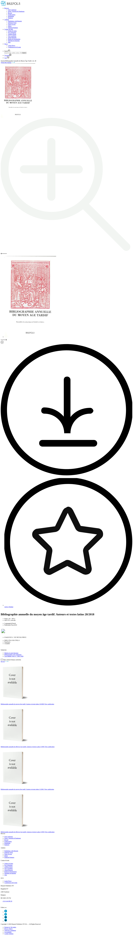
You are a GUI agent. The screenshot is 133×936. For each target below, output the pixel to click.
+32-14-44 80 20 (7, 901)
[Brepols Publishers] (10, 5)
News (6, 44)
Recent (10, 13)
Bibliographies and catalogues (12, 654)
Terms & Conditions (10, 930)
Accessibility (8, 932)
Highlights (11, 16)
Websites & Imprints (14, 40)
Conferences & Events (14, 47)
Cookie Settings (8, 933)
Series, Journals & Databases (16, 11)
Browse (6, 8)
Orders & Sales (12, 31)
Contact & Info (8, 29)
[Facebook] (5, 912)
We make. (10, 927)
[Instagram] (5, 918)
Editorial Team (12, 23)
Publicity (10, 18)
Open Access (11, 24)
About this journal (6, 62)
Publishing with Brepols (15, 21)
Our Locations (12, 36)
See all (3, 661)
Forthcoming (11, 14)
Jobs (9, 42)
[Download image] (66, 475)
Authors (6, 19)
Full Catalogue (12, 10)
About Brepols (12, 37)
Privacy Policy (8, 929)
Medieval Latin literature (11, 653)
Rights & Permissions (14, 39)
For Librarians (12, 32)
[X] (5, 915)
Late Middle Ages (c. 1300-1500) (13, 656)
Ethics (9, 26)
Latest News (11, 45)
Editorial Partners (13, 27)
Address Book (12, 34)
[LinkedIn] (5, 921)
